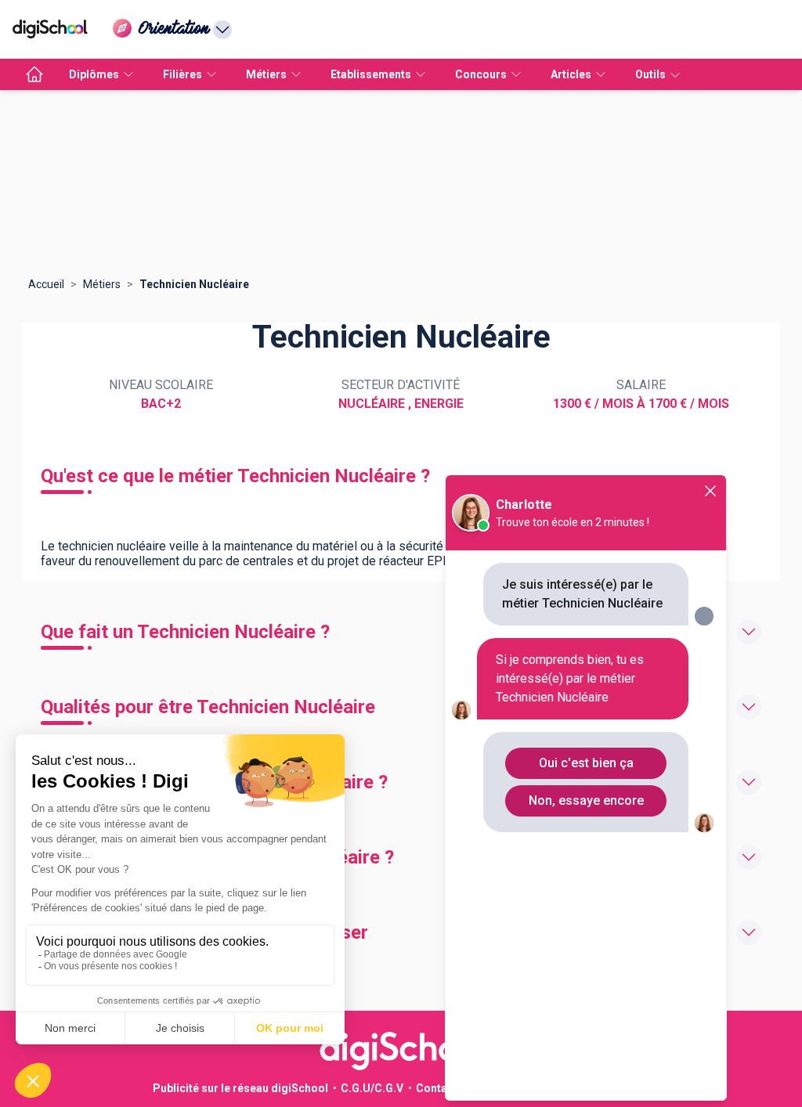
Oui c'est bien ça (586, 762)
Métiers (102, 284)
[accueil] (34, 74)
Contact (436, 1088)
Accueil (46, 284)
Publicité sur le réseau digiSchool (240, 1088)
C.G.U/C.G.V (372, 1088)
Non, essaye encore (586, 800)
